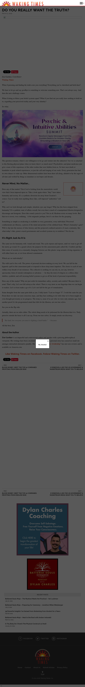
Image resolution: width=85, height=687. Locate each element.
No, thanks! (42, 345)
